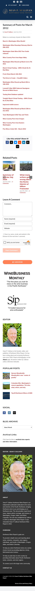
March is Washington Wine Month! (14, 41)
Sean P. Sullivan (8, 32)
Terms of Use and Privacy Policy (23, 583)
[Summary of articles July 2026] (10, 162)
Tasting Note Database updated (13, 94)
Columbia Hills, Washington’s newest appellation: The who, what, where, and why (20, 385)
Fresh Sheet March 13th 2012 (12, 74)
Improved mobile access (11, 104)
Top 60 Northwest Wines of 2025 (21, 393)
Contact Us (7, 568)
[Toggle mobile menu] (31, 17)
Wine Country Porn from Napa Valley (15, 57)
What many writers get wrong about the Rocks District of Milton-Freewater (25, 182)
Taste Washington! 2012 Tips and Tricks (15, 115)
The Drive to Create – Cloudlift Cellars (15, 78)
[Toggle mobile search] (27, 17)
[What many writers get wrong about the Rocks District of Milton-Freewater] (27, 162)
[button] (4, 177)
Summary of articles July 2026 (8, 177)
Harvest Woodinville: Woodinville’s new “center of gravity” (20, 375)
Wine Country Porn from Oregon (13, 119)
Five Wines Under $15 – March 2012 (14, 129)
